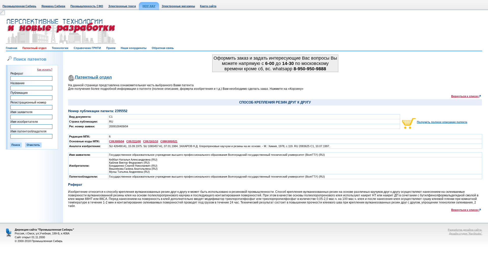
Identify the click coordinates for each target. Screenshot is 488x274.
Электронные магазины (178, 6)
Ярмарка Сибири (53, 6)
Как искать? (44, 69)
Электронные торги (122, 6)
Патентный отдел (34, 47)
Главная (11, 47)
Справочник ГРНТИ (87, 47)
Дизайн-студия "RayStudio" (465, 233)
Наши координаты (133, 47)
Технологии (60, 47)
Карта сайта (208, 6)
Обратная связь (163, 47)
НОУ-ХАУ (149, 6)
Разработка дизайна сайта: (465, 229)
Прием (110, 47)
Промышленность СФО (86, 6)
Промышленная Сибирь (19, 6)
